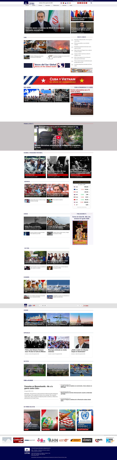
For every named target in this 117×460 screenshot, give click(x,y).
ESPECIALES (27, 333)
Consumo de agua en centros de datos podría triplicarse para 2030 (37, 233)
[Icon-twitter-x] (80, 3)
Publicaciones (56, 5)
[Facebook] (78, 3)
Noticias (27, 5)
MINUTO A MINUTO (81, 37)
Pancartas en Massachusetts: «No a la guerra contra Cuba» (38, 387)
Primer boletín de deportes (58, 199)
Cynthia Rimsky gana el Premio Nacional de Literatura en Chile (60, 267)
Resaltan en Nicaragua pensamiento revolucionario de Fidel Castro (36, 56)
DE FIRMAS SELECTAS (29, 407)
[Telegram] (84, 3)
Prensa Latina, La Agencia (78, 0)
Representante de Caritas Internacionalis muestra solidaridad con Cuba (76, 393)
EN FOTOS (26, 361)
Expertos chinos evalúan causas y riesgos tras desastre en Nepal (61, 233)
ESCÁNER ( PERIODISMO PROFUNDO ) (33, 153)
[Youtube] (82, 3)
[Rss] (86, 3)
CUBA (25, 37)
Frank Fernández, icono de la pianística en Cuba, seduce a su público (38, 267)
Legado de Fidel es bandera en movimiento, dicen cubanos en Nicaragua (76, 386)
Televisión (64, 5)
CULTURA (26, 248)
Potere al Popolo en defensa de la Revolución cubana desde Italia (76, 400)
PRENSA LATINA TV (28, 123)
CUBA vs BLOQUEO (28, 380)
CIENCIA (26, 214)
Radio (71, 5)
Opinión (33, 5)
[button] (91, 3)
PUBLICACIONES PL (82, 214)
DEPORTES (27, 181)
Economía (26, 277)
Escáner (40, 5)
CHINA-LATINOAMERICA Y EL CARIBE (83, 87)
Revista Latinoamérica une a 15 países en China (80, 91)
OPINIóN (26, 310)
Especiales (48, 5)
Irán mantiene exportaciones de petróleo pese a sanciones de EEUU (37, 296)
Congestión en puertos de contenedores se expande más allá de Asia (61, 296)
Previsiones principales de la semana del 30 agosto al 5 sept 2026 (61, 56)
